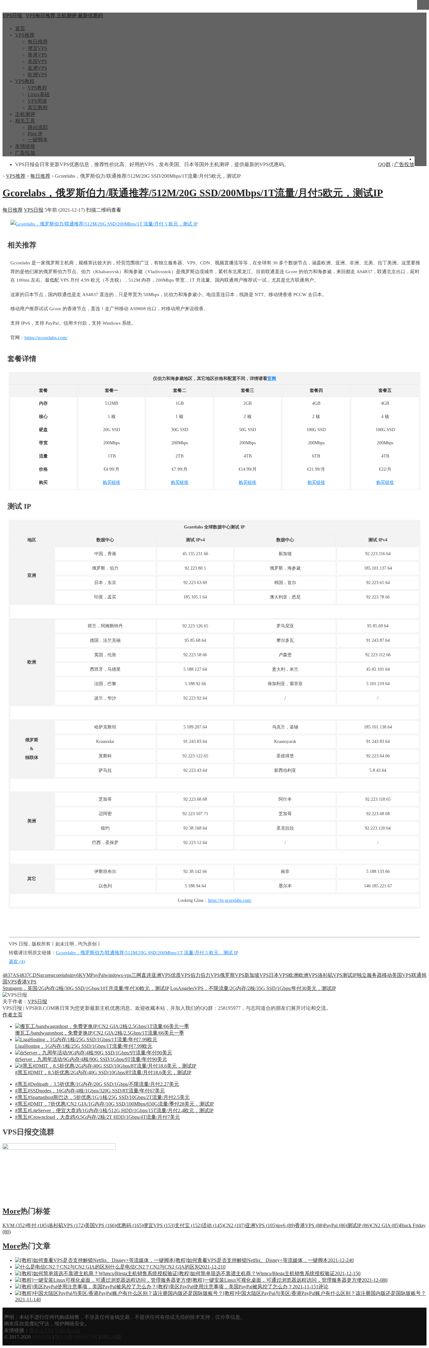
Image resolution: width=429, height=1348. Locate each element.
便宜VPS (37, 48)
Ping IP (35, 133)
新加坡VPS (256, 975)
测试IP (349, 975)
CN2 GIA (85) (385, 1225)
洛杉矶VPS (330, 975)
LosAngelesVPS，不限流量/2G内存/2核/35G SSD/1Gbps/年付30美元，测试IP (253, 988)
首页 (20, 28)
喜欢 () (17, 961)
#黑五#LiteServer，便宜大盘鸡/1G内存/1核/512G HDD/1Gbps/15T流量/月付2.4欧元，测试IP (114, 1110)
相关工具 (25, 120)
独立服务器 (369, 975)
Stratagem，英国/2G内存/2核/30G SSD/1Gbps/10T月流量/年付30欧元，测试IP (86, 988)
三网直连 (141, 975)
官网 (271, 378)
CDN (34, 975)
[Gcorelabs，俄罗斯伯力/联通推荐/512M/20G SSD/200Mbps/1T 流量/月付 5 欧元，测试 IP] (104, 223)
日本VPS (278, 975)
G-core (73, 1330)
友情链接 (25, 146)
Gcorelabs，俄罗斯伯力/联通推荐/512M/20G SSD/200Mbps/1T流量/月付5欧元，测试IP (193, 192)
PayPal (98, 975)
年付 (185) (37, 1225)
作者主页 (13, 1014)
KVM (85, 975)
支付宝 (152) (188, 1225)
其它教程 (38, 107)
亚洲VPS (37, 68)
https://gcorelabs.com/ (46, 337)
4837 (8, 975)
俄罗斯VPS (232, 975)
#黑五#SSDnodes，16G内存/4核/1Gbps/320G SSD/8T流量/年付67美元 (90, 1090)
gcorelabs (60, 975)
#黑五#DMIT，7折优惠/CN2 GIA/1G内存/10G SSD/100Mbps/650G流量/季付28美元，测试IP (114, 1104)
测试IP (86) (359, 1225)
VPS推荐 (25, 35)
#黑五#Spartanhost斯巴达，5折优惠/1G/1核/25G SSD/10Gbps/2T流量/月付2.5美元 (102, 1097)
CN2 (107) (234, 1225)
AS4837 (21, 975)
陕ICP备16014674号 (76, 1337)
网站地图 (111, 1337)
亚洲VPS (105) (261, 1225)
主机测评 (25, 114)
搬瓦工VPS (41, 1330)
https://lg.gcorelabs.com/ (230, 900)
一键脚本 (38, 139)
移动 (387, 975)
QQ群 (384, 164)
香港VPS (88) (309, 1225)
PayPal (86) (335, 1225)
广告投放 (25, 152)
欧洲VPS (37, 74)
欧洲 (293, 975)
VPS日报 (33, 210)
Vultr (60, 1330)
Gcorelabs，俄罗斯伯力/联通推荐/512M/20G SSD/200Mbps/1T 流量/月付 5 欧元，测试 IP (147, 952)
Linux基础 (39, 94)
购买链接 (111, 482)
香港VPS (37, 54)
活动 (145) (213, 1225)
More (11, 1211)
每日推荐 (38, 41)
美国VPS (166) (100, 1225)
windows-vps (118, 975)
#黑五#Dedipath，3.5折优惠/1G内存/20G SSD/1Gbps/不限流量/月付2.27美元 (97, 1084)
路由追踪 (38, 127)
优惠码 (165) (129, 1225)
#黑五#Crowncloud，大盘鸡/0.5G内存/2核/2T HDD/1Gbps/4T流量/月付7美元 (97, 1117)
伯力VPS (210, 975)
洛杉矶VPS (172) (66, 1225)
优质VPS (180, 975)
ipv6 (74, 975)
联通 (416, 975)
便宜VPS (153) (159, 1225)
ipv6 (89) (286, 1225)
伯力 (195, 975)
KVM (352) (14, 1225)
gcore (45, 975)
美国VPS (37, 61)
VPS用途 (37, 101)
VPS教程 (25, 81)
